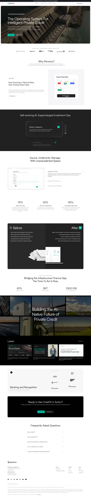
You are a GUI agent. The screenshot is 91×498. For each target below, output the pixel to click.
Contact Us (70, 472)
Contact (42, 3)
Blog (46, 3)
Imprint (80, 468)
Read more (56, 0)
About (54, 3)
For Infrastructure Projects (60, 470)
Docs (69, 468)
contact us (39, 494)
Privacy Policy (81, 470)
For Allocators (58, 468)
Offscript (50, 3)
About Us (70, 470)
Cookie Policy (81, 472)
